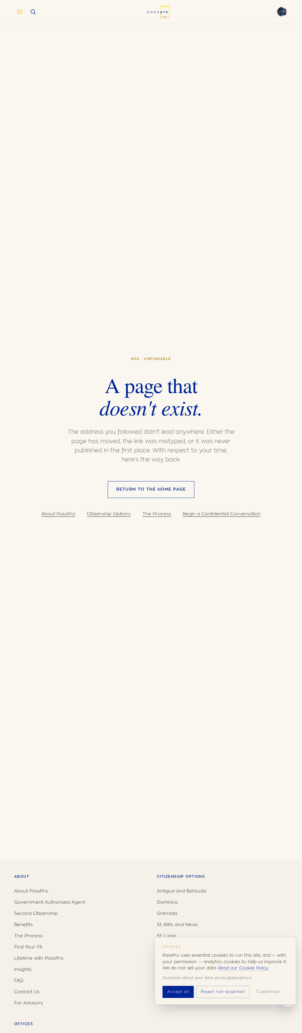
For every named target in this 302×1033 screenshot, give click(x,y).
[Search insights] (33, 11)
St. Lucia (166, 936)
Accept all (178, 992)
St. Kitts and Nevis (177, 925)
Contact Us (27, 992)
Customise (268, 992)
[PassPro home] (158, 12)
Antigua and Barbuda (181, 891)
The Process (156, 514)
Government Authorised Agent (49, 902)
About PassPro (58, 514)
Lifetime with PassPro (38, 958)
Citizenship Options (109, 514)
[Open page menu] (19, 11)
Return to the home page (151, 489)
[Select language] (282, 12)
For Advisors (28, 1003)
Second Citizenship (36, 913)
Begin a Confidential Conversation (222, 514)
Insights (23, 969)
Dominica (167, 902)
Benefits (23, 925)
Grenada (167, 913)
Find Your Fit (28, 947)
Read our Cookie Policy (243, 968)
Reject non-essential (223, 992)
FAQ (18, 980)
